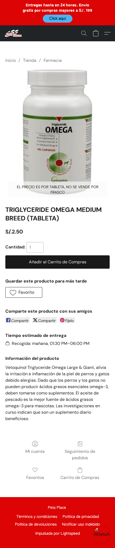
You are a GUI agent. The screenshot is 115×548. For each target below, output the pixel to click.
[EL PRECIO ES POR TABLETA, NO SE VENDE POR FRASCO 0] (57, 134)
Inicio (10, 60)
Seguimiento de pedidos (80, 455)
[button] (57, 19)
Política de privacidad (81, 517)
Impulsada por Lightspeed (57, 533)
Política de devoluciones (36, 524)
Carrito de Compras (79, 477)
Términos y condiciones (36, 517)
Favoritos (35, 477)
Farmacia (53, 60)
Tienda (29, 60)
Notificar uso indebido (81, 524)
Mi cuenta (35, 451)
